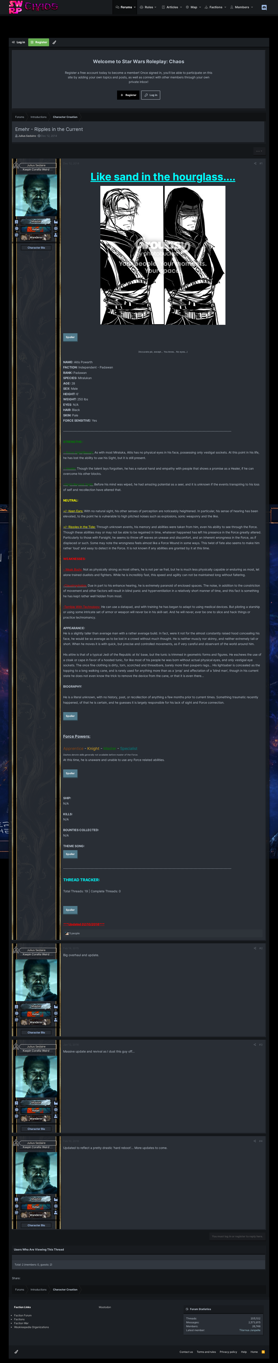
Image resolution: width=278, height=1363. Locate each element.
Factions (216, 7)
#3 (261, 1044)
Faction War (21, 1323)
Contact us (186, 1351)
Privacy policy (228, 1351)
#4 (261, 1141)
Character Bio (36, 247)
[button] (135, 7)
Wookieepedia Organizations (31, 1327)
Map (194, 7)
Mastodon (105, 1307)
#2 (261, 948)
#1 (261, 163)
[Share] (255, 163)
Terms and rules (206, 1351)
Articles (172, 7)
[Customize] (54, 42)
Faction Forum (22, 1315)
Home (254, 1351)
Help (244, 1351)
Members (242, 7)
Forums (126, 7)
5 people (74, 933)
